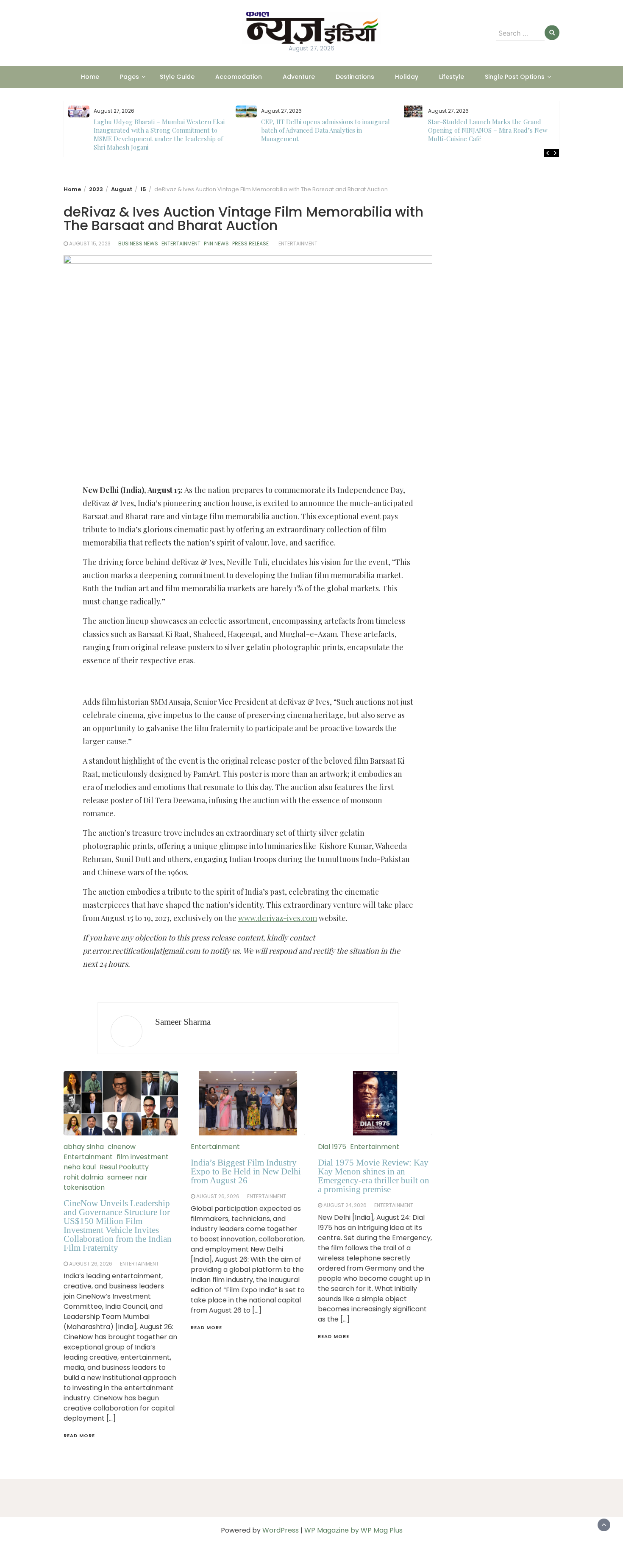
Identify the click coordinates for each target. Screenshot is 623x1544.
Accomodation (238, 76)
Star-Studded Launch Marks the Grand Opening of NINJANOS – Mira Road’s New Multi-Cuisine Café (321, 130)
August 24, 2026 (345, 1205)
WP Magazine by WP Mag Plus (353, 1530)
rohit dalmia (83, 1177)
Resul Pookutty (124, 1167)
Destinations (355, 76)
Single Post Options (515, 76)
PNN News (216, 243)
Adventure (299, 76)
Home (90, 76)
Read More (79, 1435)
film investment (143, 1157)
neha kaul (80, 1167)
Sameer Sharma (183, 1022)
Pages (129, 76)
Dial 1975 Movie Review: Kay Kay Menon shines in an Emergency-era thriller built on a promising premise (373, 1175)
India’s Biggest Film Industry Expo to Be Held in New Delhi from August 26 (246, 1171)
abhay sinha (84, 1147)
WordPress (280, 1530)
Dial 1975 (332, 1147)
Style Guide (177, 76)
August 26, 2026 (90, 1263)
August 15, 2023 (90, 243)
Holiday (406, 76)
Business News (138, 243)
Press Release (250, 243)
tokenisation (84, 1187)
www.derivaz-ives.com (277, 918)
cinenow (122, 1147)
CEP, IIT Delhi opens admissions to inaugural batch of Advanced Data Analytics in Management (158, 130)
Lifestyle (451, 76)
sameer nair (127, 1177)
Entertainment (180, 243)
